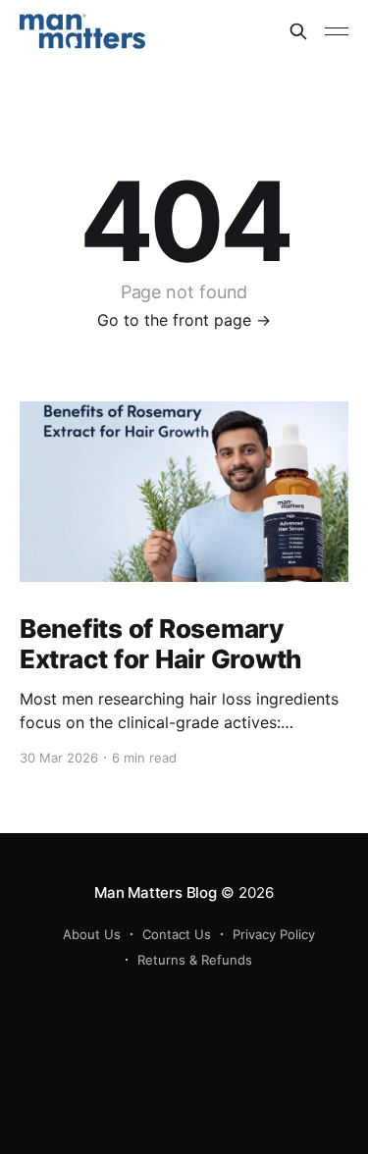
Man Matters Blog (155, 892)
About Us (92, 934)
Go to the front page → (184, 320)
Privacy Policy (274, 934)
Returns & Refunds (194, 960)
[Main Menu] (336, 31)
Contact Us (176, 934)
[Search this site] (298, 31)
